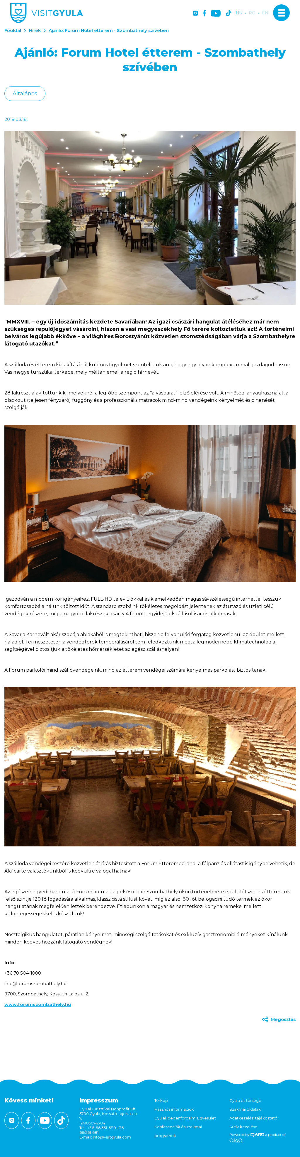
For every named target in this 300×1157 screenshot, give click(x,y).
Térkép (161, 1100)
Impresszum (98, 1100)
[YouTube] (216, 14)
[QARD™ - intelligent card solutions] (257, 1134)
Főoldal (12, 30)
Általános (25, 93)
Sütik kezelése (243, 1126)
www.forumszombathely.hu (37, 1004)
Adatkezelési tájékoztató (253, 1118)
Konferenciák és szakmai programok (178, 1131)
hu (239, 13)
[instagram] (195, 14)
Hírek (35, 30)
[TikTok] (228, 13)
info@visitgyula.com (112, 1137)
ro (252, 13)
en (265, 13)
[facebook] (204, 13)
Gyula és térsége (245, 1100)
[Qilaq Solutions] (236, 1141)
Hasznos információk (174, 1109)
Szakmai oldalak (245, 1109)
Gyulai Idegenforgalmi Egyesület (185, 1118)
